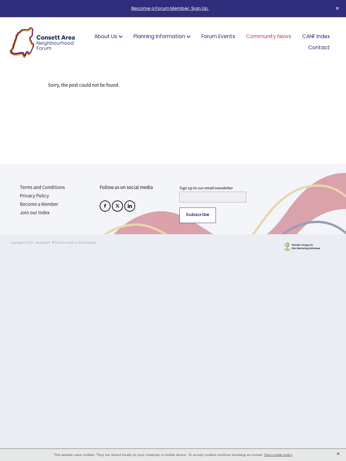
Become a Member (39, 204)
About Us (106, 37)
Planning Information (160, 37)
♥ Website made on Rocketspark (74, 243)
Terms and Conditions (42, 187)
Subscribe (197, 215)
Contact (319, 48)
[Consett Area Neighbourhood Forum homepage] (42, 43)
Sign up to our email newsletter (206, 188)
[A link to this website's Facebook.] (105, 206)
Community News (268, 37)
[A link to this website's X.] (117, 206)
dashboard (42, 243)
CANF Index (316, 37)
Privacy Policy (34, 196)
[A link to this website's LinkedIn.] (129, 206)
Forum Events (218, 37)
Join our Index (35, 213)
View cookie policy (278, 455)
